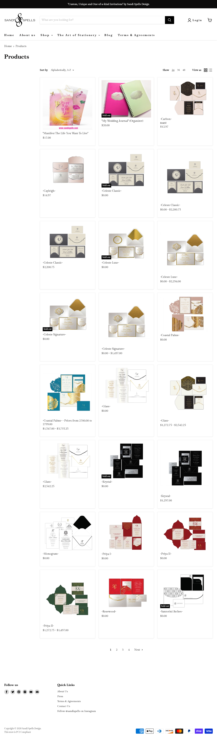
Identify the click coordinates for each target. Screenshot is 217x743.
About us (27, 35)
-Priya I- (107, 554)
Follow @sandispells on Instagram (76, 711)
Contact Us (63, 706)
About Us (62, 691)
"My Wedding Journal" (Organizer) (122, 121)
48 (184, 70)
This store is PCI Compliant (17, 732)
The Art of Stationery (77, 35)
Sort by (44, 70)
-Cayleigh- (49, 191)
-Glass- (106, 406)
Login (197, 20)
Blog (108, 35)
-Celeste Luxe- (110, 262)
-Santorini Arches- (171, 611)
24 (173, 70)
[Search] (169, 20)
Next (137, 649)
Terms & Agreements (136, 35)
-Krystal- (107, 482)
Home (9, 35)
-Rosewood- (109, 611)
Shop (46, 35)
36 (178, 70)
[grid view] (205, 70)
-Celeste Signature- (54, 334)
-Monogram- (50, 554)
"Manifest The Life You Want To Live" (65, 133)
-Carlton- (166, 119)
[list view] (210, 70)
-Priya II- (165, 554)
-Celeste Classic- (112, 191)
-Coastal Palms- (169, 335)
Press (60, 696)
